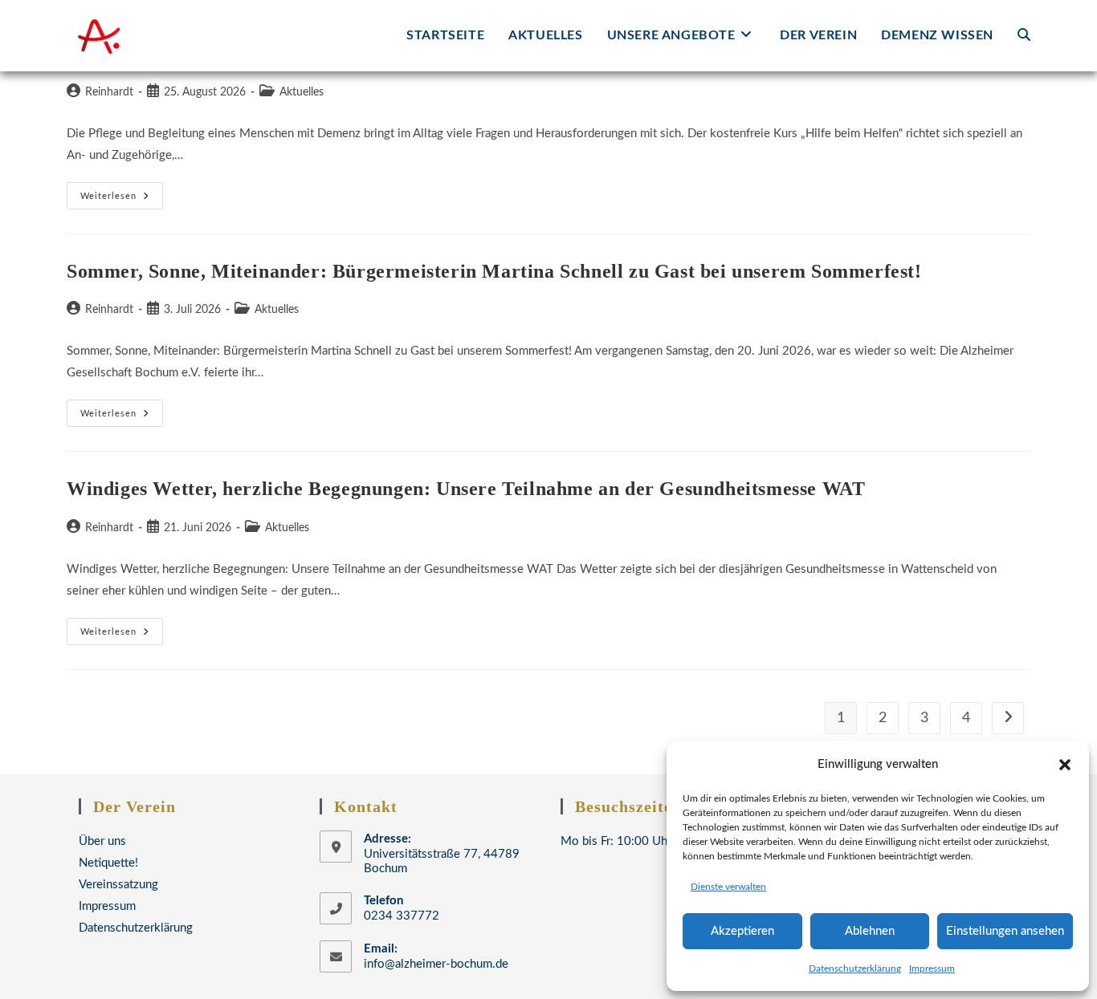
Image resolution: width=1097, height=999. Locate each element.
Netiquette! (108, 863)
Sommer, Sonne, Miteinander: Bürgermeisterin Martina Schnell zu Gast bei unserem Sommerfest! (494, 271)
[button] (1065, 765)
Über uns (102, 841)
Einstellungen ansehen (1005, 931)
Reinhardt (109, 92)
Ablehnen (870, 931)
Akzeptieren (742, 931)
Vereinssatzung (118, 885)
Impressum (932, 968)
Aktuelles (301, 92)
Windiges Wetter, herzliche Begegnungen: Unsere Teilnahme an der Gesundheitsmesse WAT (466, 488)
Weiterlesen (121, 199)
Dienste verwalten (728, 886)
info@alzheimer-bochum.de (436, 964)
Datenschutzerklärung (855, 968)
